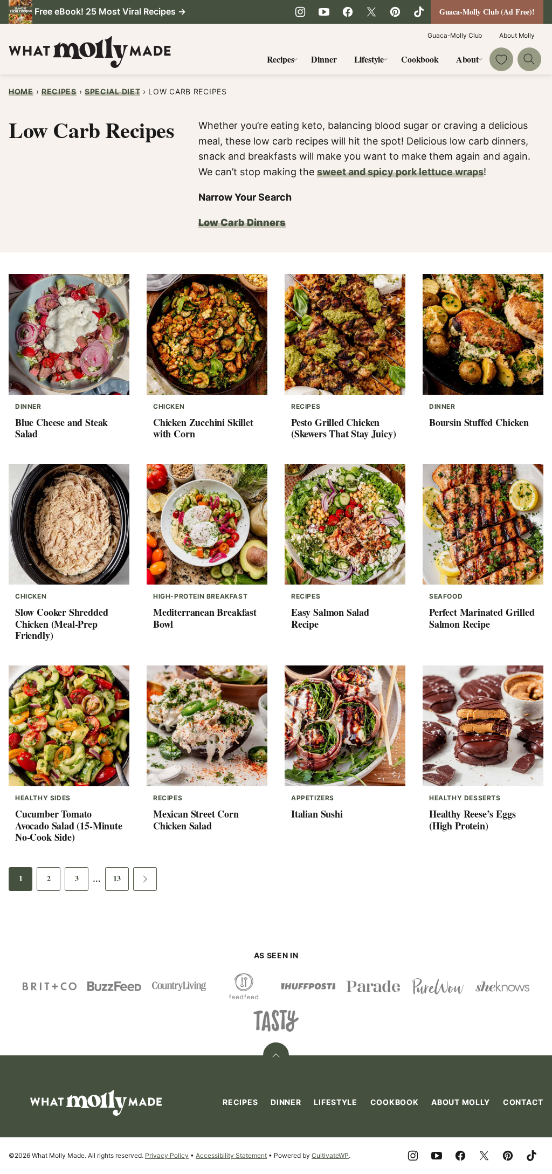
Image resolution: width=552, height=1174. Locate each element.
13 (121, 881)
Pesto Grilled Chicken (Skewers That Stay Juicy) (343, 428)
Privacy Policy (167, 1155)
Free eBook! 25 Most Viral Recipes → (110, 11)
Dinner (323, 59)
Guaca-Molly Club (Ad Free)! (487, 11)
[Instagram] (300, 12)
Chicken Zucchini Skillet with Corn (203, 428)
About (467, 59)
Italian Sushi (317, 814)
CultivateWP (330, 1155)
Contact (523, 1102)
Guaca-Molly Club (454, 35)
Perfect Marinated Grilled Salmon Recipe (482, 618)
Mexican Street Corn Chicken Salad (196, 820)
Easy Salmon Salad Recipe (330, 618)
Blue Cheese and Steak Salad (61, 428)
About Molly (517, 35)
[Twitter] (371, 12)
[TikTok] (419, 12)
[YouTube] (324, 12)
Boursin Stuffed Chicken (479, 422)
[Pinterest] (395, 12)
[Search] (529, 59)
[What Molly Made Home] (90, 52)
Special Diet (112, 91)
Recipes (280, 59)
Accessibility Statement (231, 1155)
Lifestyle (369, 59)
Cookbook (420, 59)
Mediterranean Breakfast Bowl (205, 618)
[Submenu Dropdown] (295, 59)
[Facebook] (348, 12)
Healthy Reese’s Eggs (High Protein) (472, 820)
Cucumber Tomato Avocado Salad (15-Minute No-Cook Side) (68, 825)
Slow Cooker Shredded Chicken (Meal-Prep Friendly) (61, 623)
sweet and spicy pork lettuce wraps (400, 171)
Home (21, 91)
